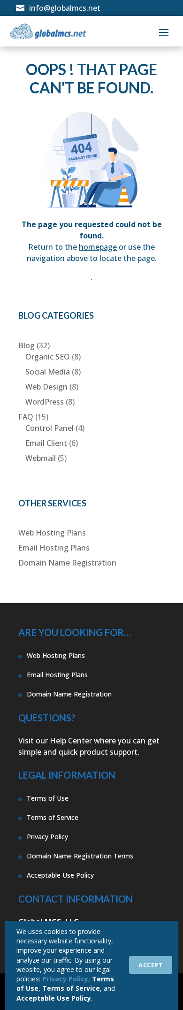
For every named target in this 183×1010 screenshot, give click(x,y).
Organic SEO (47, 357)
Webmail (40, 458)
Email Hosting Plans (54, 548)
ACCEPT (150, 965)
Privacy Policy (65, 978)
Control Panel (49, 428)
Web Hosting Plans (52, 533)
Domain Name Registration (67, 563)
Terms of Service (71, 988)
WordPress (44, 402)
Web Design (46, 387)
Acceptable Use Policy (53, 998)
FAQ (25, 417)
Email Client (46, 443)
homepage (98, 247)
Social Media (47, 372)
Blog (26, 345)
